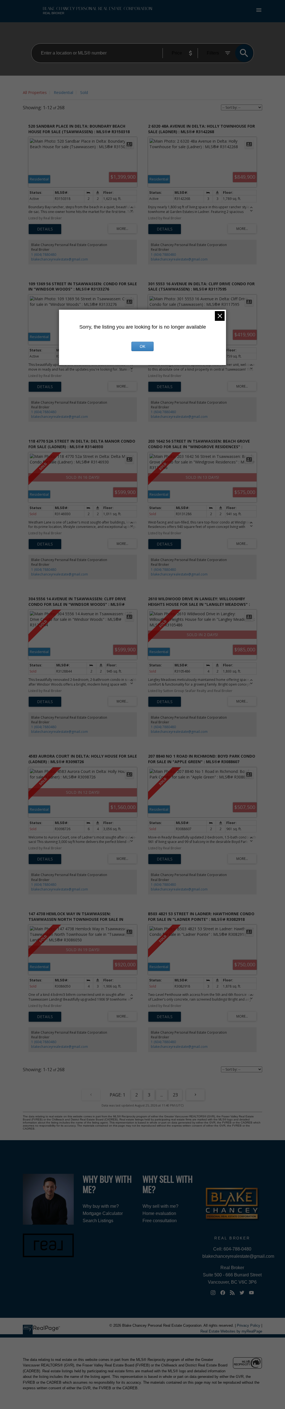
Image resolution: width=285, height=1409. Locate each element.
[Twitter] (242, 1292)
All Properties (35, 92)
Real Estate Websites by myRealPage (231, 1331)
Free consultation (159, 1220)
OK (142, 346)
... (161, 1095)
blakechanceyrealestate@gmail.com (59, 259)
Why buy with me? (101, 1206)
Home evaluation (159, 1213)
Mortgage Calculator (103, 1213)
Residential (63, 92)
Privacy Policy (248, 1325)
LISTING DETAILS (45, 229)
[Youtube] (251, 1292)
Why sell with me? (160, 1206)
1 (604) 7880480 (43, 254)
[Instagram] (213, 1292)
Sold (84, 92)
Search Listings (98, 1220)
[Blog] (232, 1292)
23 (175, 1095)
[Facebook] (223, 1292)
